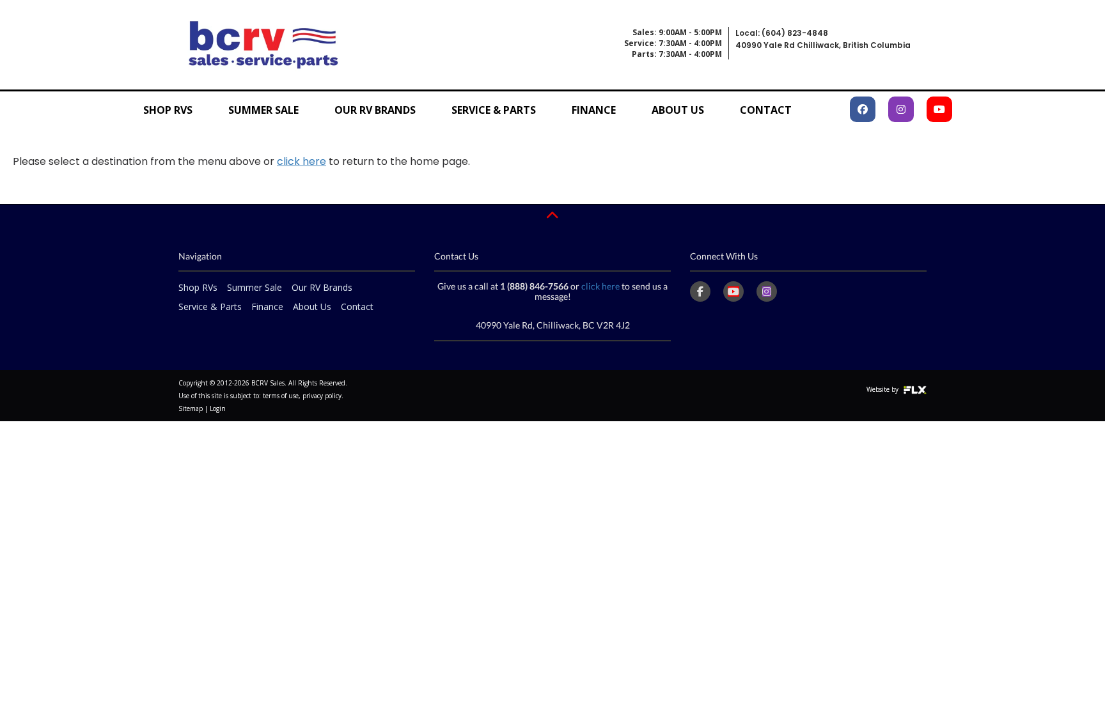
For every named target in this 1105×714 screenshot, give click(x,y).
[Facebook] (700, 291)
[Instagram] (766, 291)
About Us (678, 110)
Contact (766, 110)
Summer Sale (263, 110)
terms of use (281, 395)
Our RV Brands (375, 110)
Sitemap (190, 408)
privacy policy (321, 395)
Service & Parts (493, 110)
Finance (594, 110)
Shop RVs (167, 110)
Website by (883, 389)
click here (301, 161)
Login (218, 408)
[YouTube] (733, 291)
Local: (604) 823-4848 (781, 32)
